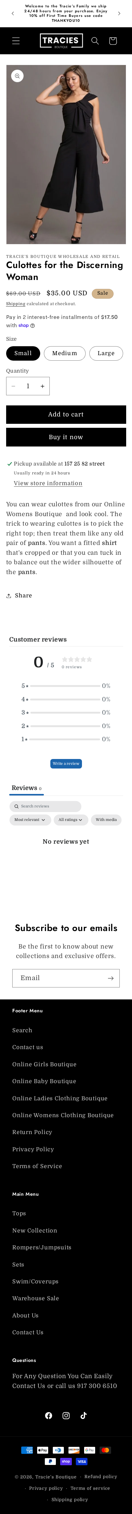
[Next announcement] (119, 13)
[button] (16, 41)
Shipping (15, 303)
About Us (25, 1316)
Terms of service (91, 1488)
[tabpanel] (66, 855)
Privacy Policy (33, 1149)
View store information (48, 483)
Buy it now (66, 437)
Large (106, 353)
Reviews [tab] (26, 787)
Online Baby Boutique (44, 1081)
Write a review (66, 763)
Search (22, 1030)
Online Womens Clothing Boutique (63, 1115)
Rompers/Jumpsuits (42, 1247)
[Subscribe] (110, 978)
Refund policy (100, 1476)
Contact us (27, 1047)
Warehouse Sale (35, 1298)
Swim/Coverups (35, 1281)
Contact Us (28, 1332)
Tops (19, 1213)
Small (23, 353)
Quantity (17, 371)
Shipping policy (70, 1499)
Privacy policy (46, 1488)
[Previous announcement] (13, 13)
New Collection (34, 1231)
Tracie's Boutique (56, 1476)
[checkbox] (106, 820)
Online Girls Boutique (44, 1064)
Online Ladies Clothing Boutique (60, 1098)
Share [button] (23, 595)
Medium (64, 353)
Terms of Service (37, 1166)
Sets (18, 1265)
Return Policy (32, 1132)
